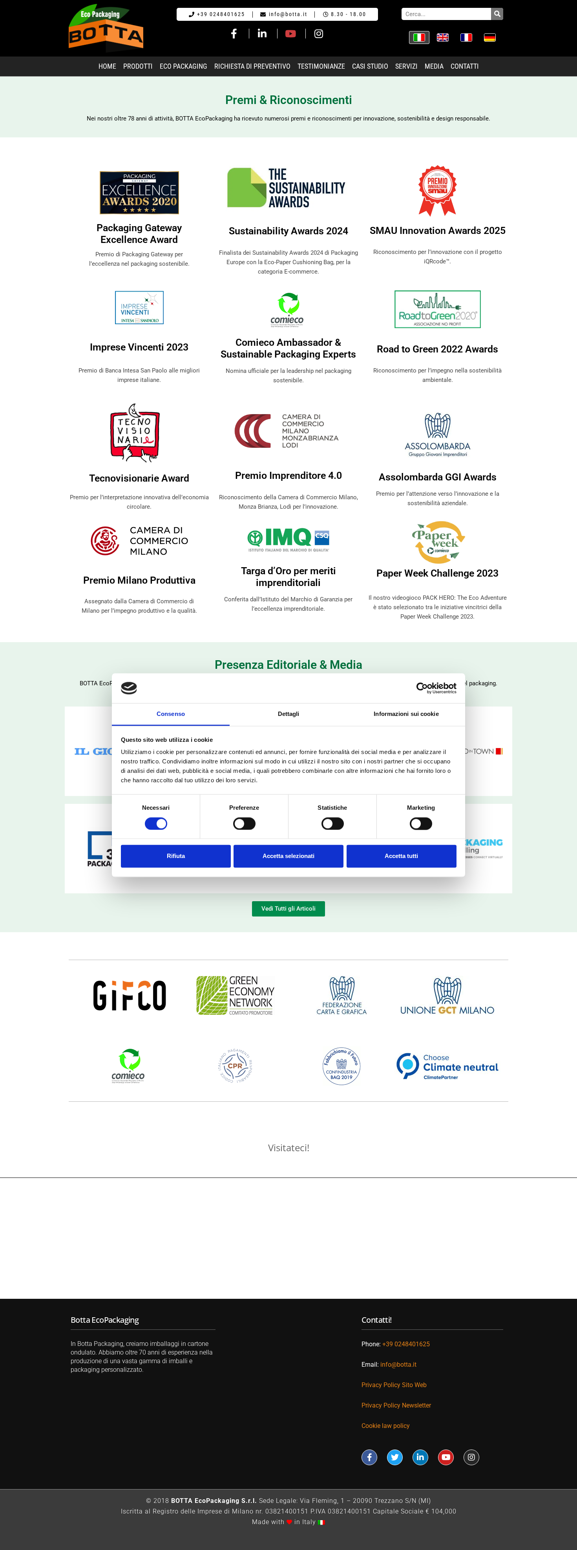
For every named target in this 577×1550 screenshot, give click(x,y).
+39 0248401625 (406, 1344)
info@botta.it (398, 1364)
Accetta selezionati (288, 856)
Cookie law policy (386, 1426)
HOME (107, 66)
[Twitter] (395, 1457)
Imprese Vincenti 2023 (139, 347)
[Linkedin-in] (420, 1457)
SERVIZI (406, 66)
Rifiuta (176, 856)
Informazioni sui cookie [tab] (406, 714)
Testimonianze (321, 66)
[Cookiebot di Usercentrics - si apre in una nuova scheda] (422, 688)
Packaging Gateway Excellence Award (139, 233)
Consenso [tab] (171, 714)
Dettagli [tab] (288, 714)
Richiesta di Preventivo (252, 66)
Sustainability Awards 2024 (288, 231)
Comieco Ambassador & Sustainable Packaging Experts (288, 348)
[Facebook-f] (369, 1457)
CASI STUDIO (370, 66)
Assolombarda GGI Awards (438, 477)
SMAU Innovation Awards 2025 (438, 230)
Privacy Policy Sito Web (394, 1385)
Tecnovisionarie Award (139, 478)
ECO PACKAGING (183, 66)
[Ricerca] (497, 14)
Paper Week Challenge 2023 (437, 573)
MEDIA (434, 66)
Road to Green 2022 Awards (437, 349)
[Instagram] (471, 1457)
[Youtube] (446, 1457)
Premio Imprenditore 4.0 (288, 475)
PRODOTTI (138, 66)
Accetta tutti (401, 856)
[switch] (244, 823)
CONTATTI (465, 66)
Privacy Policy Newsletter (397, 1405)
